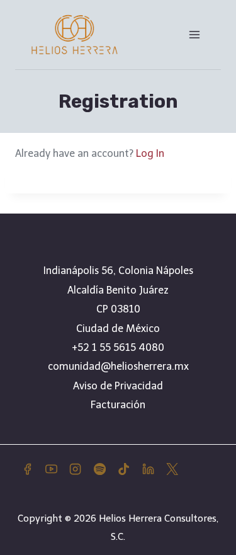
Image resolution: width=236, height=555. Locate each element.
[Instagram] (75, 469)
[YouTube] (51, 469)
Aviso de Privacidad (118, 386)
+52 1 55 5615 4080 (118, 347)
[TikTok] (124, 469)
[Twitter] (172, 469)
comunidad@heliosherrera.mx (118, 366)
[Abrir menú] (194, 34)
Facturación (118, 405)
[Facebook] (27, 469)
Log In (150, 153)
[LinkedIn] (148, 469)
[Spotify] (99, 469)
